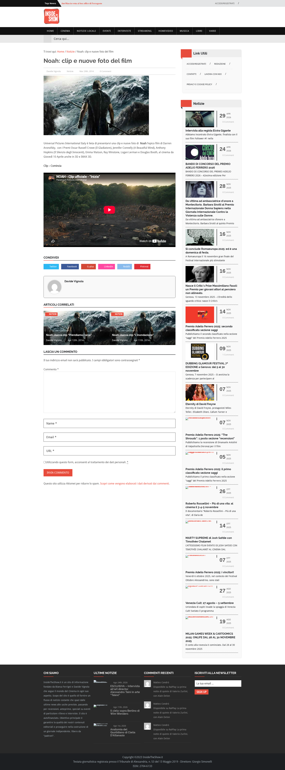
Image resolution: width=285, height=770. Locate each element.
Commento (51, 369)
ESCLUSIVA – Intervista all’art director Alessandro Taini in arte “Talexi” (125, 691)
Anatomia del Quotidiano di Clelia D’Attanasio (122, 732)
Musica (184, 31)
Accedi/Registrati (224, 3)
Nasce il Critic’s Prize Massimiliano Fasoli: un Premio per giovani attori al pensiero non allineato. (212, 289)
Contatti (191, 74)
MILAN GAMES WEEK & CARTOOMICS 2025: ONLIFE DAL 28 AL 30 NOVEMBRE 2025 (210, 637)
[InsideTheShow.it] (52, 23)
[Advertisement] (181, 16)
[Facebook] (221, 39)
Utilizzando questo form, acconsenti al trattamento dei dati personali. (87, 462)
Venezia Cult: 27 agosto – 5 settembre (210, 603)
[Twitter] (227, 39)
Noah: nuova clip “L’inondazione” (133, 335)
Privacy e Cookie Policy (199, 84)
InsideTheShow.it (153, 757)
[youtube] (233, 39)
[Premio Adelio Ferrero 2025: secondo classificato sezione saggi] (200, 322)
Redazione (220, 64)
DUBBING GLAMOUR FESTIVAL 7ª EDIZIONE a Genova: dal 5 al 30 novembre (207, 367)
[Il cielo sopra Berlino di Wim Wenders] (101, 704)
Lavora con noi (213, 74)
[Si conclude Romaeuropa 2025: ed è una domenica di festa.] (200, 244)
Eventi (107, 31)
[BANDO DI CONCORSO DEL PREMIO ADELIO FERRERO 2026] (200, 159)
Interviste (124, 31)
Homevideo (165, 31)
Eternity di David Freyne (201, 404)
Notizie (70, 71)
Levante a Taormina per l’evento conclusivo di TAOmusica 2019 (91, 3)
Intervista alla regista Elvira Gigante (208, 130)
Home (50, 31)
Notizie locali (86, 31)
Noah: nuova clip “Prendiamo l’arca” (69, 335)
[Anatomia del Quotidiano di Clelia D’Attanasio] (101, 726)
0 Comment (105, 71)
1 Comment (228, 354)
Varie (212, 31)
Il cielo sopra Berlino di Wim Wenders (125, 712)
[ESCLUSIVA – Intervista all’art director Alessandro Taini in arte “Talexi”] (101, 682)
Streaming (145, 31)
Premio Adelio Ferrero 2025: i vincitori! (210, 572)
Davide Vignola (73, 281)
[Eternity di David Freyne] (200, 399)
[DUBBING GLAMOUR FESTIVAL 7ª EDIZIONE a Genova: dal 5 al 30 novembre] (200, 359)
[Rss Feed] (238, 39)
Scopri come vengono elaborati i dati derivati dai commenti (134, 483)
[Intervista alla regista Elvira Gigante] (200, 126)
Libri (199, 31)
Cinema (65, 31)
